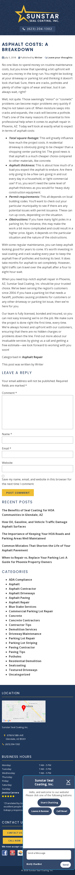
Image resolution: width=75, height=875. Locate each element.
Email (6, 448)
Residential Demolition (25, 661)
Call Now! (62, 811)
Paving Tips (17, 652)
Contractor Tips (20, 625)
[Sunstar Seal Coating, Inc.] (37, 13)
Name (7, 434)
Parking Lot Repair (22, 638)
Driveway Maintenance (25, 634)
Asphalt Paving (19, 598)
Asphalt (14, 584)
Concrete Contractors (24, 620)
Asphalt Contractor (22, 589)
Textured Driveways (23, 670)
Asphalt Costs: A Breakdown (25, 47)
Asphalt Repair (32, 357)
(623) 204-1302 (39, 29)
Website (7, 463)
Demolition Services (23, 629)
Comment (9, 393)
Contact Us (14, 833)
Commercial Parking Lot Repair (31, 611)
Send (66, 864)
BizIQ (29, 864)
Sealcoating (17, 665)
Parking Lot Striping (23, 643)
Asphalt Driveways (22, 593)
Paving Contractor (22, 647)
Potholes (15, 656)
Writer (38, 57)
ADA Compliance (20, 580)
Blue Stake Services (22, 607)
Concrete (15, 616)
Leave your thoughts (60, 57)
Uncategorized (19, 674)
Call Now (14, 840)
